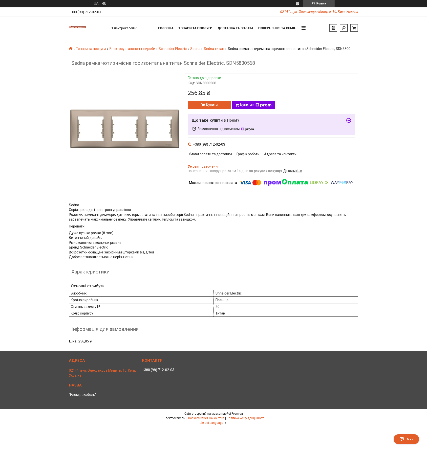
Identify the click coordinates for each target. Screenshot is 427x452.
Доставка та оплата (235, 28)
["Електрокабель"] (87, 28)
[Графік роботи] (333, 28)
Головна (165, 28)
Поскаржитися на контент (206, 418)
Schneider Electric (173, 49)
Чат (410, 439)
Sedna (195, 49)
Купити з (247, 105)
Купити (212, 105)
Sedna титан (214, 49)
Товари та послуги (195, 28)
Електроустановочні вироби (132, 49)
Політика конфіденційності (245, 418)
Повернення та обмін (277, 28)
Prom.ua (237, 413)
